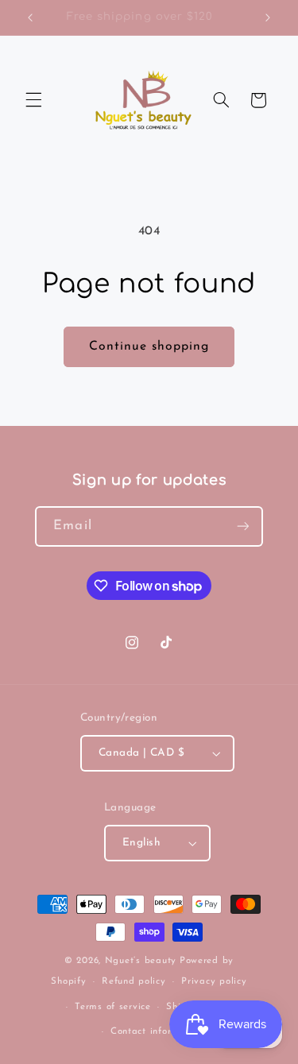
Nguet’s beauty (140, 960)
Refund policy (134, 981)
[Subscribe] (242, 526)
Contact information (156, 1031)
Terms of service (113, 1007)
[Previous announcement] (30, 17)
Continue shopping (149, 346)
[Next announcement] (267, 17)
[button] (33, 100)
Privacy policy (213, 981)
